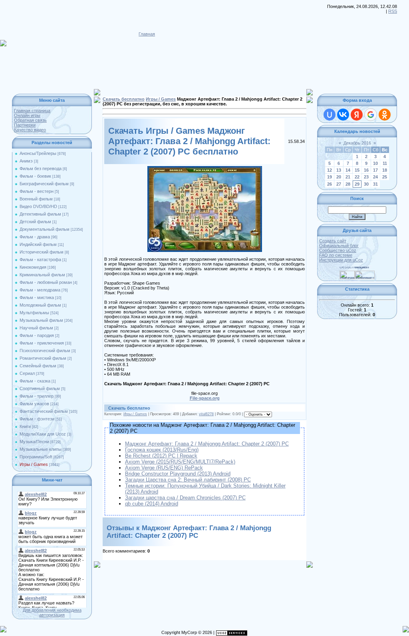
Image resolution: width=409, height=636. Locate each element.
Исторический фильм (42, 252)
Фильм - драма (35, 236)
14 (347, 170)
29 (357, 184)
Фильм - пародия (37, 335)
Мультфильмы (34, 312)
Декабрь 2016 (357, 143)
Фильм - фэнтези (37, 418)
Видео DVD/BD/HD (38, 206)
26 (329, 184)
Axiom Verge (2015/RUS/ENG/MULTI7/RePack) (180, 462)
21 (347, 176)
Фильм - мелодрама (40, 289)
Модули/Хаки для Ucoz (43, 434)
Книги (25, 426)
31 (375, 184)
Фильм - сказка (35, 380)
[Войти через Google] (370, 114)
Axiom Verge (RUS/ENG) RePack (164, 468)
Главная (147, 34)
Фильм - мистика (37, 297)
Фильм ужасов (34, 403)
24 (375, 176)
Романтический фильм (43, 358)
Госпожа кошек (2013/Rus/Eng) (162, 450)
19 (329, 176)
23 (366, 176)
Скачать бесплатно (124, 99)
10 (375, 163)
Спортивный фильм (40, 388)
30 (366, 184)
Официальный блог (339, 245)
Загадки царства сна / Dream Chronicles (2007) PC (185, 498)
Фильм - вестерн (37, 191)
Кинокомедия (33, 267)
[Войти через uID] (330, 115)
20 (338, 176)
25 (384, 176)
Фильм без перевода (41, 168)
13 (338, 170)
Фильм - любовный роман (46, 282)
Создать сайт (332, 240)
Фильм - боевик (35, 176)
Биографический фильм (44, 183)
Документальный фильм (44, 229)
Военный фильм (36, 198)
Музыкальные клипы (41, 449)
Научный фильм (36, 327)
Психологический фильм (45, 350)
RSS (392, 11)
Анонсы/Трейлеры (38, 153)
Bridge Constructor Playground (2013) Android (177, 474)
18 (384, 170)
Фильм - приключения (42, 343)
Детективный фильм (40, 214)
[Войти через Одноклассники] (385, 115)
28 (347, 184)
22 (357, 176)
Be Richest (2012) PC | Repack (161, 456)
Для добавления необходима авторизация (52, 612)
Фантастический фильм (44, 411)
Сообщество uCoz (337, 250)
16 (366, 170)
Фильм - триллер (37, 396)
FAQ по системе (335, 255)
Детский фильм (35, 221)
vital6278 (206, 414)
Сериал (27, 373)
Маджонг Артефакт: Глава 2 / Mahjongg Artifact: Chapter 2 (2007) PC (207, 444)
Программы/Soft (36, 456)
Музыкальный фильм (41, 320)
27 (338, 184)
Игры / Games (34, 464)
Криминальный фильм (42, 274)
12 (329, 170)
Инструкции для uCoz (341, 260)
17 (375, 170)
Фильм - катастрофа (40, 259)
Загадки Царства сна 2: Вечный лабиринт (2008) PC (188, 480)
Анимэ (26, 161)
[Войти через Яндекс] (357, 115)
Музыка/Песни (34, 441)
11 (385, 163)
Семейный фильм (38, 365)
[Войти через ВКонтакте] (343, 115)
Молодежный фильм (40, 305)
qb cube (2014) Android (151, 504)
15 (357, 170)
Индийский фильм (38, 244)
